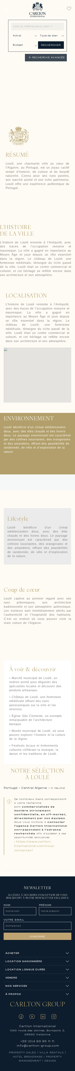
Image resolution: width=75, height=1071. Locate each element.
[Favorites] (69, 9)
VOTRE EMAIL (14, 919)
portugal (11, 788)
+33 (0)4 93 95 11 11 (37, 1041)
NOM (7, 905)
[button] (6, 9)
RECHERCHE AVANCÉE (48, 57)
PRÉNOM (45, 905)
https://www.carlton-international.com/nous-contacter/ (34, 846)
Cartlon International (37, 1026)
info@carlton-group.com (38, 1045)
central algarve (34, 788)
